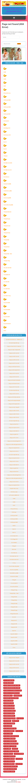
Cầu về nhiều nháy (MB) (8, 204)
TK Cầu (14, 562)
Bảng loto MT (14, 620)
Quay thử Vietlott (7, 323)
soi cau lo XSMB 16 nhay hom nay (11, 736)
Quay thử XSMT (7, 316)
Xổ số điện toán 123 (8, 169)
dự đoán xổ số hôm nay (9, 713)
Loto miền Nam (7, 288)
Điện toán (14, 549)
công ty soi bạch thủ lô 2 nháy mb (14, 346)
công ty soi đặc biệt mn (14, 464)
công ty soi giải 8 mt (14, 434)
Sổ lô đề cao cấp (14, 491)
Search (19, 43)
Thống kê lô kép (7, 232)
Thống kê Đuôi (7, 246)
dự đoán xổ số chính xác (9, 710)
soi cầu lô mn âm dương (9, 756)
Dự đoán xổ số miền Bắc (9, 715)
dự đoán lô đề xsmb (8, 700)
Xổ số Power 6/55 (7, 134)
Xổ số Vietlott (14, 542)
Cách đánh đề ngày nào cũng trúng (12, 687)
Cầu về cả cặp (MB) (7, 197)
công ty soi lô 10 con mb (14, 386)
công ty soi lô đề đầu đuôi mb (14, 397)
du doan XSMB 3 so (8, 695)
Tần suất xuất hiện (7, 267)
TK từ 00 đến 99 (7, 274)
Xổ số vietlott (6, 120)
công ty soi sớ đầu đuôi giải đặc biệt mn (14, 478)
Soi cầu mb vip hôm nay (14, 390)
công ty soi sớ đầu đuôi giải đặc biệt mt (14, 444)
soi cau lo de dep (8, 725)
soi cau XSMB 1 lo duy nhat (10, 746)
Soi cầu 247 (14, 748)
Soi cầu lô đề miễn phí (9, 763)
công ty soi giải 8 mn (14, 468)
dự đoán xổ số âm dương (9, 718)
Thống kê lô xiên (7, 225)
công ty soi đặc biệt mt (14, 430)
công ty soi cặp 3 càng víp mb (14, 349)
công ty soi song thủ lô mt (14, 447)
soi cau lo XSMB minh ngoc (10, 741)
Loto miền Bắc (6, 281)
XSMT (5, 86)
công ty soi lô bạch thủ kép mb (14, 380)
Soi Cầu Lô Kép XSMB (18, 753)
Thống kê (5, 155)
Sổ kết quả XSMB (7, 100)
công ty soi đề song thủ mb (14, 369)
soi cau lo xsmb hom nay (9, 738)
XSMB (5, 72)
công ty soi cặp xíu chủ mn (14, 458)
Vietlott (14, 525)
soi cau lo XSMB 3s (8, 733)
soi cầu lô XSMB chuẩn (9, 758)
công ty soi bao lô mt (14, 424)
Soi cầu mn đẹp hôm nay (14, 454)
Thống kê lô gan (7, 218)
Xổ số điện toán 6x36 (8, 162)
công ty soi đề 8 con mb (14, 359)
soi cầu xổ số (19, 763)
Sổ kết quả (14, 512)
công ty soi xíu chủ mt (14, 451)
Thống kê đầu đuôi (7, 211)
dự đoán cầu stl (17, 695)
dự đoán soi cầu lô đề (9, 705)
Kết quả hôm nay (7, 93)
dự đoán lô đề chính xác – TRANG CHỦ (14, 339)
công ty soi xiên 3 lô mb (14, 414)
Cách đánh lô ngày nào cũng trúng (12, 685)
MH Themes (18, 782)
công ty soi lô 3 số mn (14, 461)
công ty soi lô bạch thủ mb (14, 383)
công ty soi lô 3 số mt (14, 437)
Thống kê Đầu (6, 239)
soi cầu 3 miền (7, 748)
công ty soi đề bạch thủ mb (14, 366)
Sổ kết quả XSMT (7, 113)
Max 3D (5, 141)
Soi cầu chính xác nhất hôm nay (11, 751)
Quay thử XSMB (7, 302)
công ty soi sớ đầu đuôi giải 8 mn (14, 474)
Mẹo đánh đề (15, 720)
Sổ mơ (5, 330)
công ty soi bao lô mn (14, 471)
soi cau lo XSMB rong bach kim (11, 743)
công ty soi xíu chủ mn (14, 481)
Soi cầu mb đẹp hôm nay (14, 342)
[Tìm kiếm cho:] (11, 37)
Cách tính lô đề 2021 (8, 682)
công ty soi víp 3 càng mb (14, 407)
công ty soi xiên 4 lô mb (14, 417)
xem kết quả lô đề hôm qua (10, 768)
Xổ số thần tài (6, 176)
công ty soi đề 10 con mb (14, 363)
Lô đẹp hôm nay (7, 720)
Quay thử (14, 630)
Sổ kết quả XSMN (7, 106)
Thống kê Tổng (7, 260)
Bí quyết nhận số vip (14, 488)
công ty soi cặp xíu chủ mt (14, 427)
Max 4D (5, 148)
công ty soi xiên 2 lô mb (14, 410)
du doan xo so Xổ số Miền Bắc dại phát (12, 690)
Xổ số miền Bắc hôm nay (9, 771)
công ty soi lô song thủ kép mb (14, 400)
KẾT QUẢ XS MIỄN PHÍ (14, 495)
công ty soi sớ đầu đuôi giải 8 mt (14, 441)
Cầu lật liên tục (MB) (8, 190)
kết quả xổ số (20, 718)
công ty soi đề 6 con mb (14, 356)
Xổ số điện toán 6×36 (14, 559)
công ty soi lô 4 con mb (14, 373)
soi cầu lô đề (19, 758)
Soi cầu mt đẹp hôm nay (14, 420)
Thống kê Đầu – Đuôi (8, 253)
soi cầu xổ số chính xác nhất (10, 766)
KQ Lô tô (14, 617)
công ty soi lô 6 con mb (14, 393)
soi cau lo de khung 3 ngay (10, 728)
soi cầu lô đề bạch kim (9, 761)
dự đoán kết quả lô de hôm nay (11, 698)
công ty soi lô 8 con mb (14, 376)
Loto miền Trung (7, 295)
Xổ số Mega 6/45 (7, 127)
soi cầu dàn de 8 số (8, 753)
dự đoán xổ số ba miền (9, 708)
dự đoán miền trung (8, 703)
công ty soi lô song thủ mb (14, 403)
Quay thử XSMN (7, 309)
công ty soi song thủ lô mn (14, 485)
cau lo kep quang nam (9, 680)
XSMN (5, 79)
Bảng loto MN (14, 623)
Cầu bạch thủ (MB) (7, 183)
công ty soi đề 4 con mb (14, 353)
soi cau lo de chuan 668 (9, 723)
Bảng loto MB (14, 627)
